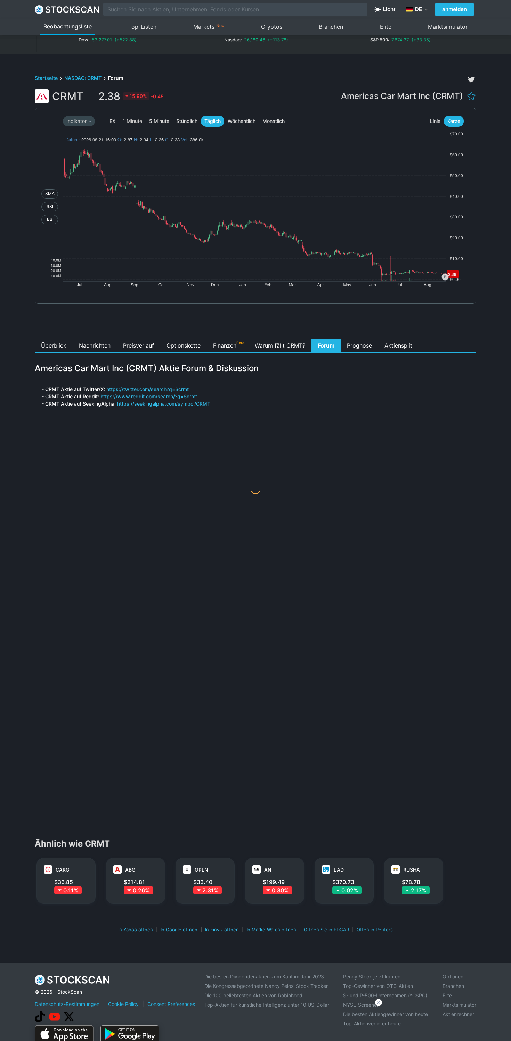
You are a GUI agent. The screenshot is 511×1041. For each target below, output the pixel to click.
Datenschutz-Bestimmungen (67, 1004)
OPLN (201, 870)
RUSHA (411, 870)
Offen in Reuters (375, 929)
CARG (62, 870)
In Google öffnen (179, 929)
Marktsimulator (448, 26)
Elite (385, 26)
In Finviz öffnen (222, 929)
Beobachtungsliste (67, 26)
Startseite (47, 78)
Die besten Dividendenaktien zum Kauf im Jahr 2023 (264, 977)
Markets (208, 26)
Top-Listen (142, 26)
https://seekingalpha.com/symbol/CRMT (163, 404)
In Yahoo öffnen (135, 929)
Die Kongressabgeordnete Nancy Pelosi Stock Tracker (266, 986)
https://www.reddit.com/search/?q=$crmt (148, 396)
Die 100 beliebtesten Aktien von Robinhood (253, 995)
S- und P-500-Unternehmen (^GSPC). (386, 995)
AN (267, 870)
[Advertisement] (255, 323)
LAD (339, 870)
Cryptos (271, 26)
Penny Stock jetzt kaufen (371, 977)
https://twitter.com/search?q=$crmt (147, 389)
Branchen (331, 26)
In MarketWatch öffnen (271, 929)
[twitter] (471, 79)
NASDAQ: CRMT (83, 78)
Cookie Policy (123, 1004)
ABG (130, 870)
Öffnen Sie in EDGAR (326, 929)
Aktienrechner (458, 1014)
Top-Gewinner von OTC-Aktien (378, 986)
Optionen (453, 977)
